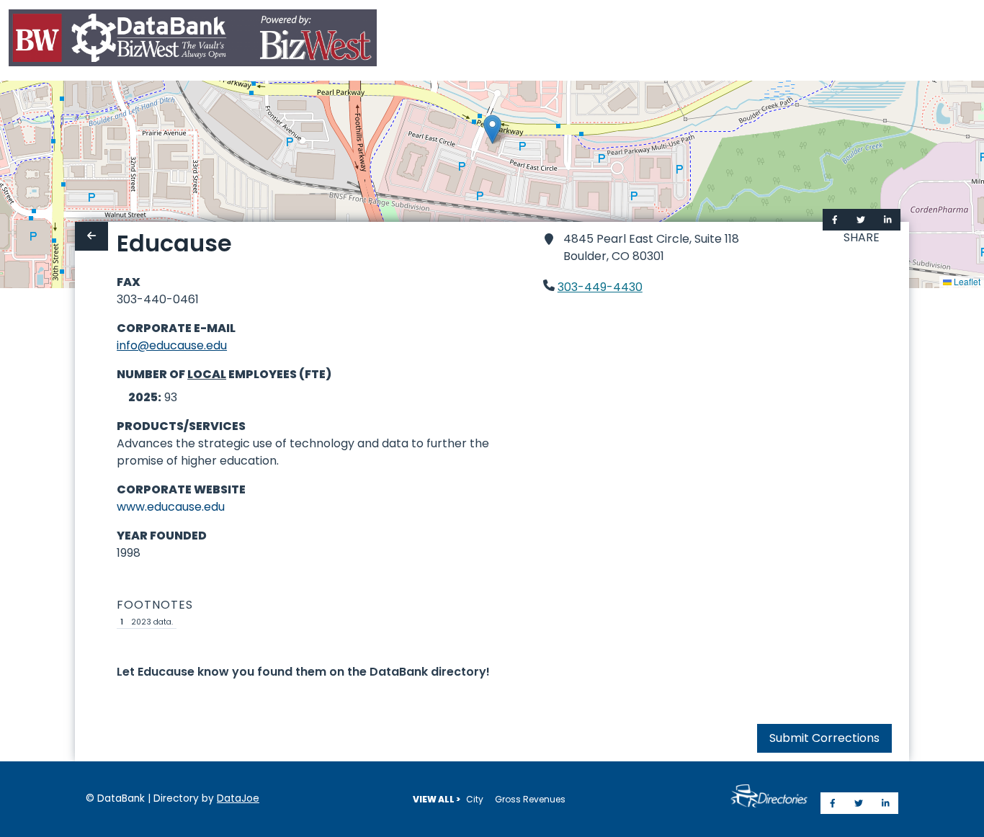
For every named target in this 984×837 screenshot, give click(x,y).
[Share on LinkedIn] (888, 219)
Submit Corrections (824, 738)
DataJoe (238, 798)
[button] (492, 129)
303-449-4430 (600, 287)
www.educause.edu (171, 506)
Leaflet (966, 281)
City (474, 799)
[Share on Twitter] (861, 219)
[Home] (192, 41)
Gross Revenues (530, 799)
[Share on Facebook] (835, 219)
